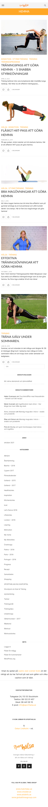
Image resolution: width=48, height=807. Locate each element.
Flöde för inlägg (10, 651)
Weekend (7, 624)
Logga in (7, 647)
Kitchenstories (9, 500)
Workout (7, 629)
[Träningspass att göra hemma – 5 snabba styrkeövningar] (24, 37)
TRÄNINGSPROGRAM (10, 62)
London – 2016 (9, 520)
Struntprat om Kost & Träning (15, 589)
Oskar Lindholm (22, 728)
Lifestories (8, 515)
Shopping (7, 579)
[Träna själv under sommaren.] (24, 311)
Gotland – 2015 (10, 480)
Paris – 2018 (8, 554)
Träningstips (8, 609)
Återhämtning (9, 461)
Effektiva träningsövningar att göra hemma (19, 262)
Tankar (6, 599)
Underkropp (8, 614)
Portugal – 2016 (10, 559)
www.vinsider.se (24, 792)
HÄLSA (4, 127)
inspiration (8, 495)
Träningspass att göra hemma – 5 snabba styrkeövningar (20, 69)
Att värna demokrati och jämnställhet (18, 381)
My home (7, 535)
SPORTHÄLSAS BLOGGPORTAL (16, 584)
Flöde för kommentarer (12, 655)
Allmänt (7, 456)
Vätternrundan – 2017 (12, 619)
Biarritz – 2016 (9, 466)
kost (5, 505)
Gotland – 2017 (9, 485)
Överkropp (8, 545)
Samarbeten (8, 574)
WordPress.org (9, 659)
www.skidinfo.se (24, 794)
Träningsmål (8, 604)
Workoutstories (9, 633)
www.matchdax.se (24, 789)
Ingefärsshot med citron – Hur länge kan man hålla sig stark (22, 405)
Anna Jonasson (10, 412)
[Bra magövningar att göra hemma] (24, 172)
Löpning (7, 525)
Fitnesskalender (10, 475)
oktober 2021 (9, 443)
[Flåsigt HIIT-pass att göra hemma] (24, 111)
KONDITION (6, 59)
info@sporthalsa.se (27, 705)
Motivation (8, 530)
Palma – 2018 (9, 550)
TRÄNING (33, 59)
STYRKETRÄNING (20, 59)
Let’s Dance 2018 (10, 510)
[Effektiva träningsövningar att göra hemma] (24, 238)
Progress (7, 564)
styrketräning (9, 594)
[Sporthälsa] (24, 5)
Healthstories (9, 490)
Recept (7, 569)
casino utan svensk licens (29, 671)
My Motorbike (9, 540)
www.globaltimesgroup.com (24, 797)
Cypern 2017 (9, 471)
